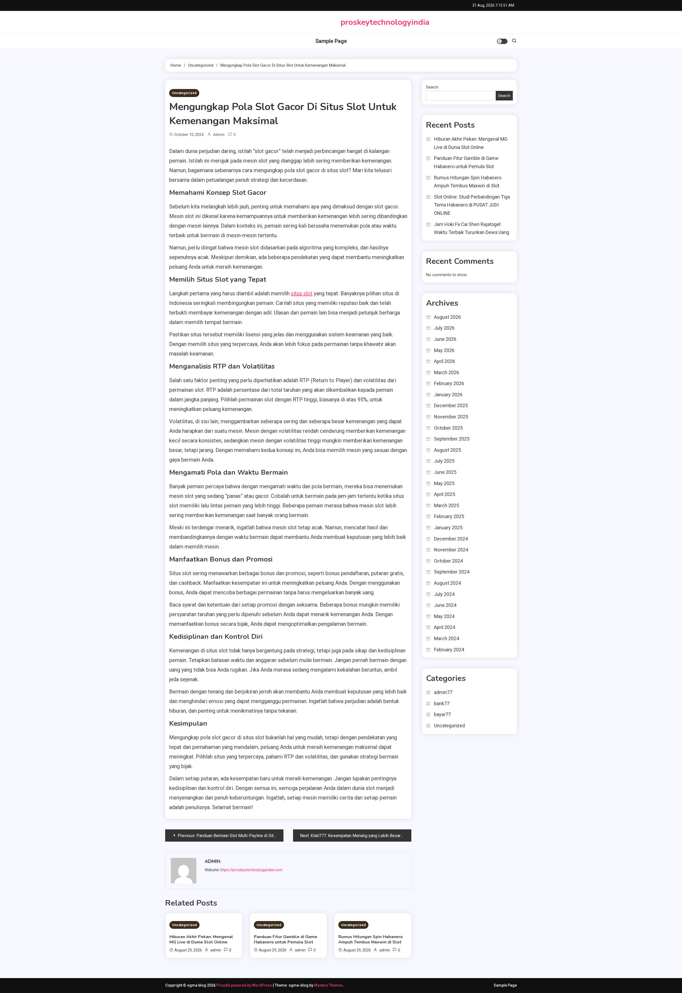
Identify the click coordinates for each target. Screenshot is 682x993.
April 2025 (444, 494)
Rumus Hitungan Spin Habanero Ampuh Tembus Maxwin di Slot (370, 939)
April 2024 (444, 627)
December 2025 (451, 405)
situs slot (301, 293)
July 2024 (444, 594)
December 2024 (451, 539)
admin (219, 134)
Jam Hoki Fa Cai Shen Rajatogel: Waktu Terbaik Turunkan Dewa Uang (471, 228)
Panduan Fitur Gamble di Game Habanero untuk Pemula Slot (285, 939)
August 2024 (447, 583)
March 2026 (446, 372)
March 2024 (446, 638)
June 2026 (445, 339)
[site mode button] (502, 41)
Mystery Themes (328, 985)
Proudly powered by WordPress (244, 985)
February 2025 (449, 516)
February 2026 (449, 383)
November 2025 (451, 416)
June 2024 (445, 605)
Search (432, 87)
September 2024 (451, 572)
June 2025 (445, 472)
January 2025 (448, 527)
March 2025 (446, 505)
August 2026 (447, 317)
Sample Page (331, 41)
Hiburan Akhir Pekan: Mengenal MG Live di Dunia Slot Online (201, 939)
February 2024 (449, 649)
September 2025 (451, 439)
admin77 (443, 692)
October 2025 (448, 428)
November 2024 (451, 549)
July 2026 (444, 328)
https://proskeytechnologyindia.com (251, 869)
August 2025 (447, 450)
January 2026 (448, 394)
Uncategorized (184, 93)
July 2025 (444, 461)
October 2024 (448, 561)
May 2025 (444, 483)
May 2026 (444, 350)
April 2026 (444, 361)
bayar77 (442, 714)
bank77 (441, 703)
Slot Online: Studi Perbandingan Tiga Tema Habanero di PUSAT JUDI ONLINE (472, 205)
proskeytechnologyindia (384, 22)
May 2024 (444, 616)
